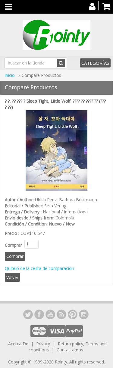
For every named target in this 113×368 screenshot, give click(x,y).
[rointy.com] (56, 35)
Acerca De (18, 344)
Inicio (10, 75)
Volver (12, 277)
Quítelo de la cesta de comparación (39, 268)
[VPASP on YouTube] (50, 314)
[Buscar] (61, 63)
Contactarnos (70, 350)
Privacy (43, 344)
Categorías (95, 63)
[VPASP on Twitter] (28, 314)
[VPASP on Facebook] (39, 314)
